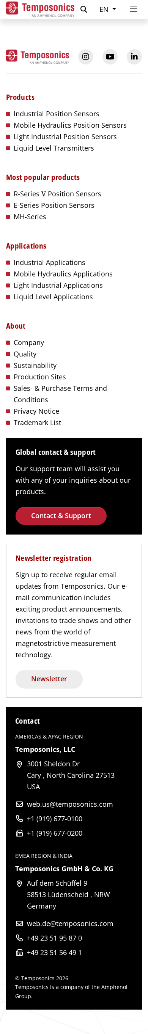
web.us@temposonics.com (70, 804)
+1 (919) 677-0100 (54, 818)
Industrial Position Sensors (56, 113)
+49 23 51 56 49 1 (54, 952)
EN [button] (104, 9)
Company (29, 342)
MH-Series (30, 216)
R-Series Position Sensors (57, 193)
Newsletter (49, 678)
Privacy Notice (36, 411)
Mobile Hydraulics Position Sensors (70, 125)
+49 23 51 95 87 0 (54, 937)
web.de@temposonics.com (70, 923)
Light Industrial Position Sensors (65, 136)
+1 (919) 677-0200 (54, 833)
